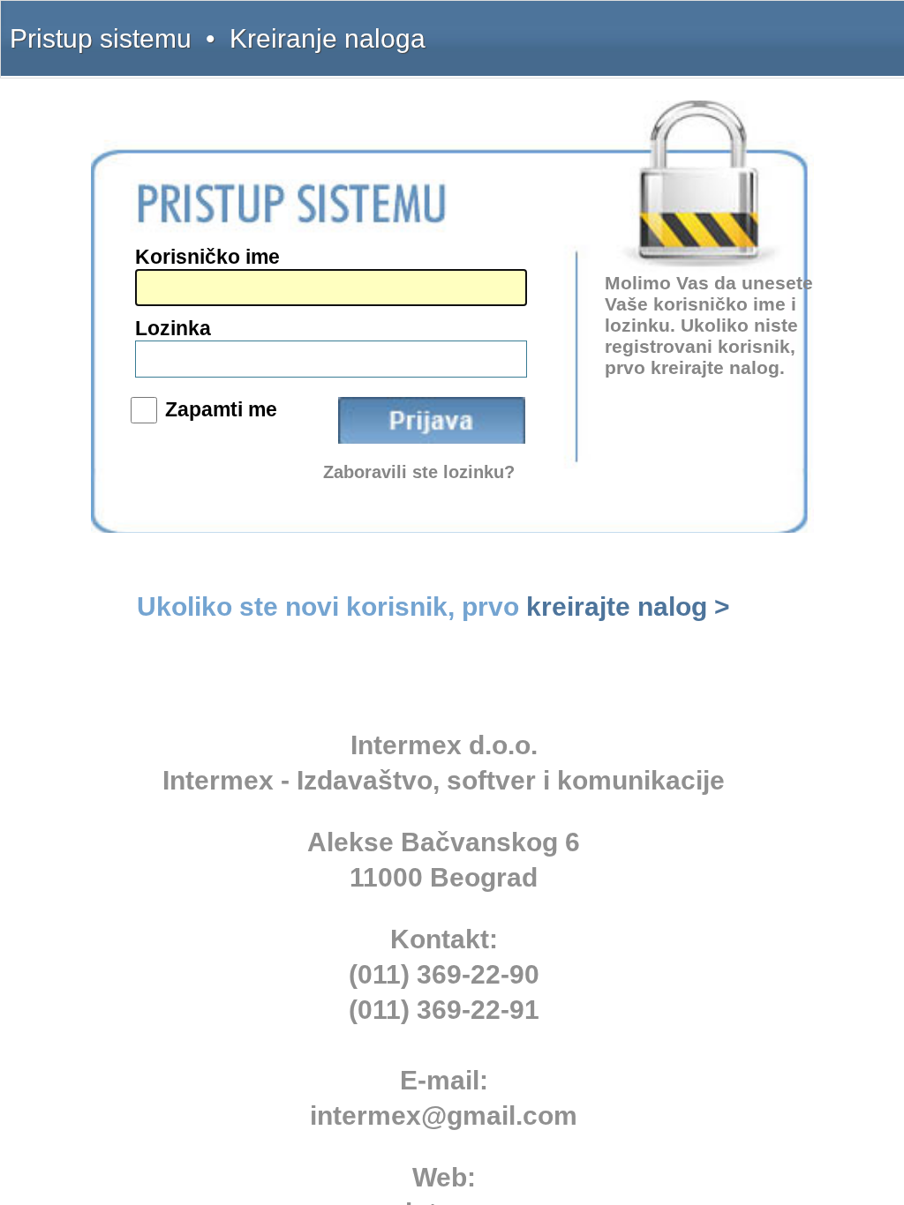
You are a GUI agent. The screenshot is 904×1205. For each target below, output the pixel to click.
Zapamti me (221, 409)
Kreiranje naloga (328, 38)
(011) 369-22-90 (444, 974)
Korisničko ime (207, 256)
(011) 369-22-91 (444, 1009)
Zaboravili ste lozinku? (419, 472)
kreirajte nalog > (628, 606)
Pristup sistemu (101, 38)
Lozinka (173, 328)
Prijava (431, 420)
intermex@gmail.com (443, 1115)
